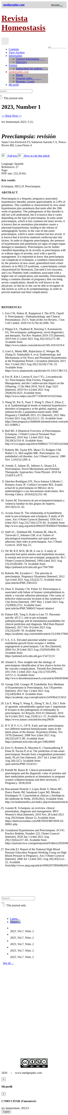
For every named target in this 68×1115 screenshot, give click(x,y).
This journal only (16, 905)
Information (15, 55)
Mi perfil (14, 84)
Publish (13, 65)
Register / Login (25, 81)
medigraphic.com (18, 71)
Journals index (28, 78)
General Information (30, 58)
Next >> (17, 115)
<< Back (6, 115)
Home (19, 75)
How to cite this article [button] (36, 155)
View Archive (17, 52)
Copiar (6, 1111)
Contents (14, 49)
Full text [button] (12, 155)
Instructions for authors (32, 68)
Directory (21, 62)
